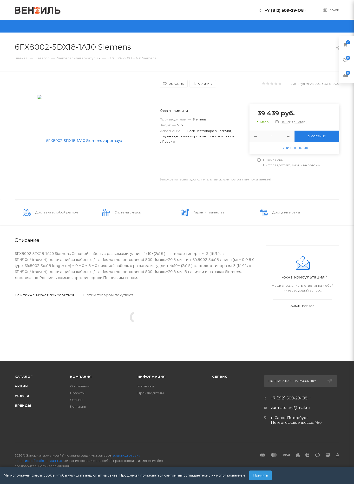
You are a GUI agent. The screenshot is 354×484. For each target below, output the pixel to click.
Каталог (24, 376)
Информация (152, 376)
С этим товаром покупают (108, 295)
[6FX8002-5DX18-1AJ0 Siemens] (83, 140)
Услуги (22, 396)
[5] (280, 84)
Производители (151, 393)
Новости (77, 393)
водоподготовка (126, 455)
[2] (267, 84)
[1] (263, 84)
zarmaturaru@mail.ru (290, 407)
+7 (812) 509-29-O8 (284, 10)
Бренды (23, 405)
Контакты (78, 406)
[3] (271, 84)
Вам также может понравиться (44, 295)
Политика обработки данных (38, 461)
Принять (260, 475)
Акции (21, 386)
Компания (81, 376)
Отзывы (76, 400)
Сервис (220, 376)
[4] (276, 84)
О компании (80, 386)
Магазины (146, 386)
